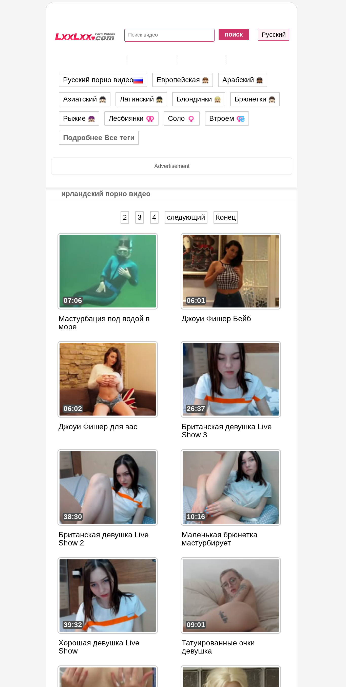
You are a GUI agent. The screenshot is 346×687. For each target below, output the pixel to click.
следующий (186, 217)
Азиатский (81, 99)
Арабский (239, 80)
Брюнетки (251, 99)
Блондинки (195, 99)
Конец (226, 217)
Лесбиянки (127, 118)
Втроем (222, 118)
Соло (177, 118)
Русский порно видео (98, 80)
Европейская (179, 80)
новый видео (202, 59)
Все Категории (152, 59)
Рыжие (75, 118)
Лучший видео (251, 59)
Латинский (138, 99)
